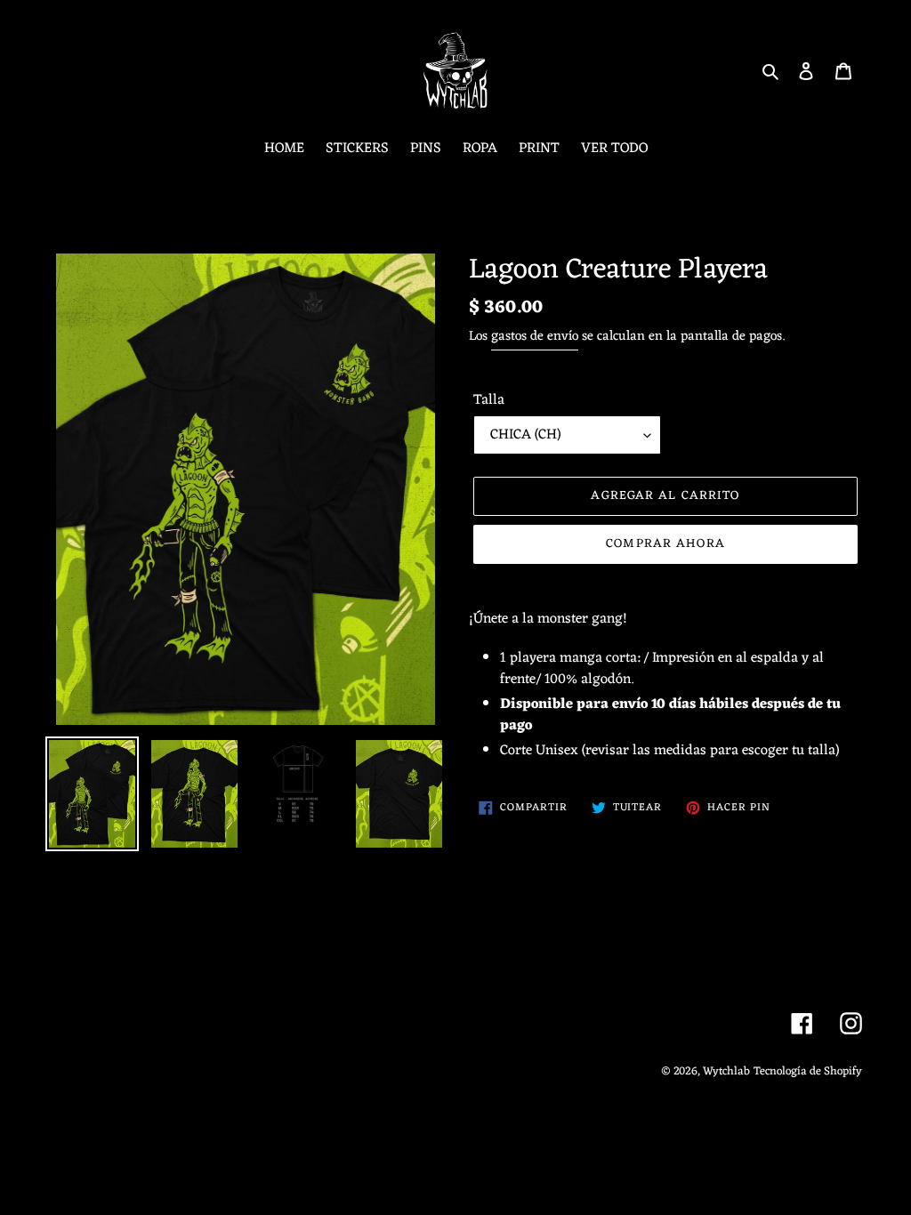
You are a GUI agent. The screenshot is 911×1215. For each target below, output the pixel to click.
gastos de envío (534, 337)
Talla (488, 400)
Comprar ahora (665, 544)
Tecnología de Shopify (808, 1071)
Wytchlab (726, 1071)
